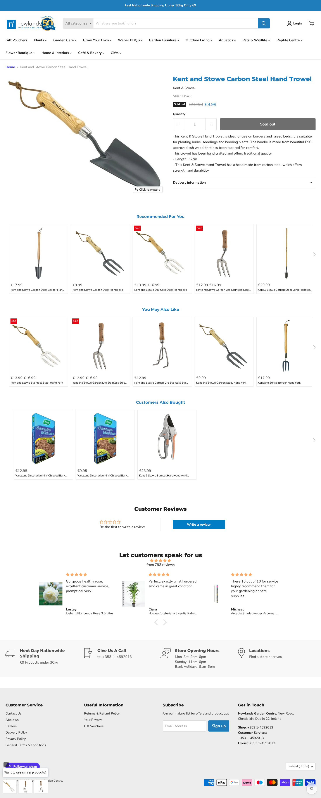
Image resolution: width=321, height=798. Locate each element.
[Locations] (277, 658)
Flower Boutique (19, 52)
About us (12, 720)
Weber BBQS (129, 40)
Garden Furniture (163, 40)
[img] (160, 560)
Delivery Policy (16, 732)
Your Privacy (93, 720)
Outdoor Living (198, 40)
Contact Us (13, 713)
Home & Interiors (55, 52)
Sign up (219, 725)
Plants (39, 40)
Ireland (298, 766)
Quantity (179, 114)
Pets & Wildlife (255, 40)
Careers (11, 726)
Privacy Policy (15, 739)
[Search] (264, 23)
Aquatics (226, 40)
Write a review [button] (199, 524)
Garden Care (64, 40)
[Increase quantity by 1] (211, 124)
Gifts (115, 52)
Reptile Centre (288, 40)
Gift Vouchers (16, 40)
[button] (295, 23)
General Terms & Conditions (25, 745)
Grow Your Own (96, 40)
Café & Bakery (90, 52)
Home (10, 67)
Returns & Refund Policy (102, 713)
